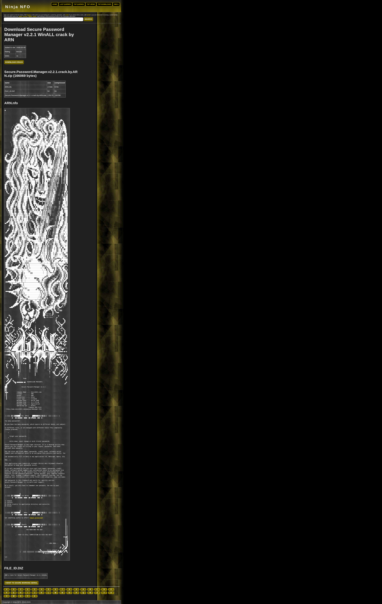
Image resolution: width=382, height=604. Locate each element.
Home (54, 4)
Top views (91, 4)
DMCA (116, 4)
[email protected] (36, 518)
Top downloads (104, 4)
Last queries (65, 4)
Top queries (79, 4)
